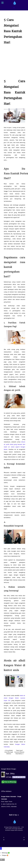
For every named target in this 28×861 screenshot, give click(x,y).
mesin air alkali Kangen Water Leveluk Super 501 (14, 698)
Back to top (13, 815)
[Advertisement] (14, 62)
